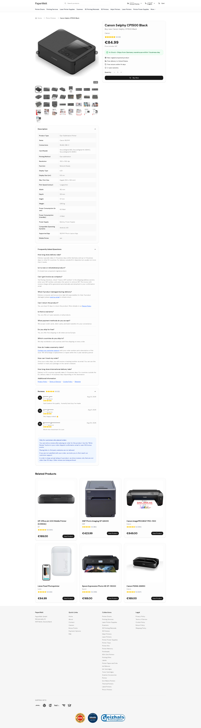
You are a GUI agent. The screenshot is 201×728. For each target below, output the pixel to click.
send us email (54, 297)
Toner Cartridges (108, 672)
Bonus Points (73, 628)
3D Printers (105, 9)
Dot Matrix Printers (108, 681)
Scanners (80, 9)
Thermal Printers (107, 684)
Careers (71, 625)
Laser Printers (126, 9)
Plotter (104, 678)
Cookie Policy (67, 382)
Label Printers (106, 687)
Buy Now (136, 78)
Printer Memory (107, 649)
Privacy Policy (42, 382)
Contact (71, 622)
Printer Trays (106, 643)
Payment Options (75, 631)
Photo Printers (51, 18)
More (152, 9)
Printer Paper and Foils (110, 663)
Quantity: (108, 72)
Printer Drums (40, 9)
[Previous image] (38, 52)
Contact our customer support (48, 350)
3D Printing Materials (92, 9)
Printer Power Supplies (141, 9)
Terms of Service (55, 382)
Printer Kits (106, 646)
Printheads (106, 651)
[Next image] (96, 52)
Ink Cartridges (107, 669)
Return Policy (86, 306)
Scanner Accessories (109, 675)
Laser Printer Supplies (67, 9)
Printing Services (52, 9)
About (71, 619)
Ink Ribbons (106, 666)
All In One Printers (108, 654)
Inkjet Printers (115, 9)
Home (40, 18)
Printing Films (106, 657)
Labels (104, 660)
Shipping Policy (141, 628)
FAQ (70, 634)
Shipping (78, 382)
